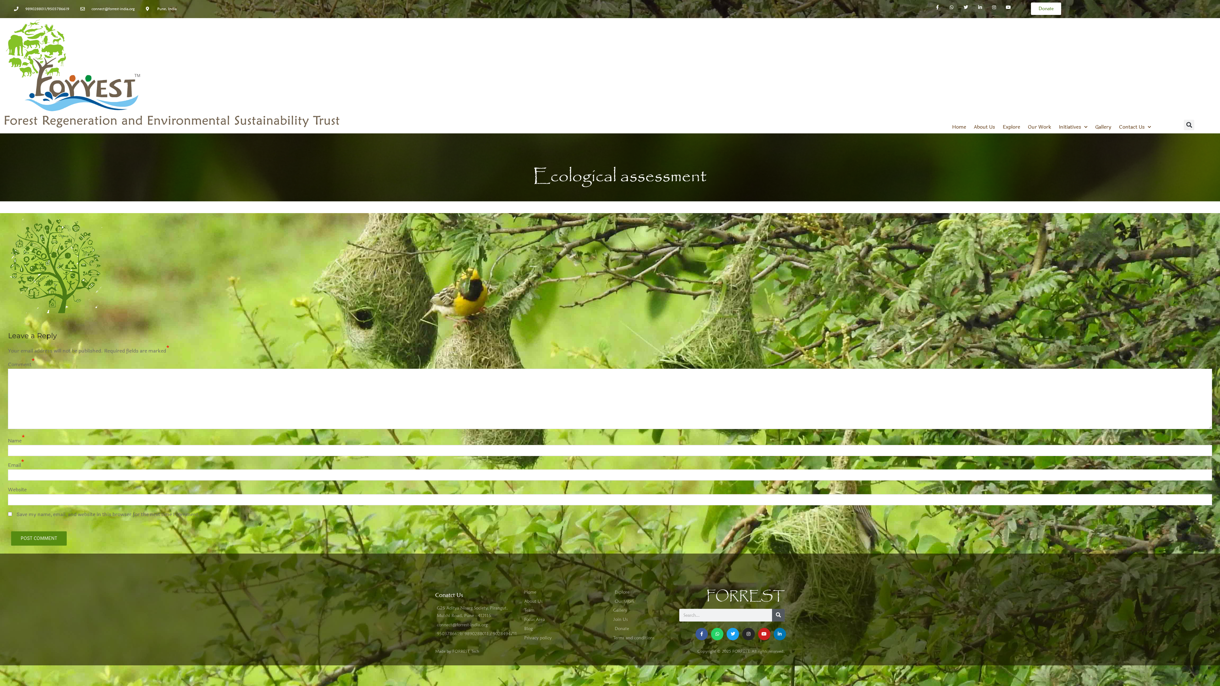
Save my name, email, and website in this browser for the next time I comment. (108, 514)
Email (14, 465)
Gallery (1103, 127)
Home (959, 127)
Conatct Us (449, 595)
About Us (984, 127)
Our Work (1039, 127)
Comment (19, 364)
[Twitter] (966, 7)
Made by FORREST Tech (457, 651)
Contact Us (1132, 127)
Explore (1011, 127)
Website (17, 490)
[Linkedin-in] (980, 7)
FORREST (745, 596)
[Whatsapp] (952, 7)
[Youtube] (764, 634)
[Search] (778, 615)
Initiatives (1070, 127)
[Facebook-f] (937, 7)
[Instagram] (994, 7)
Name (15, 441)
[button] (1189, 125)
